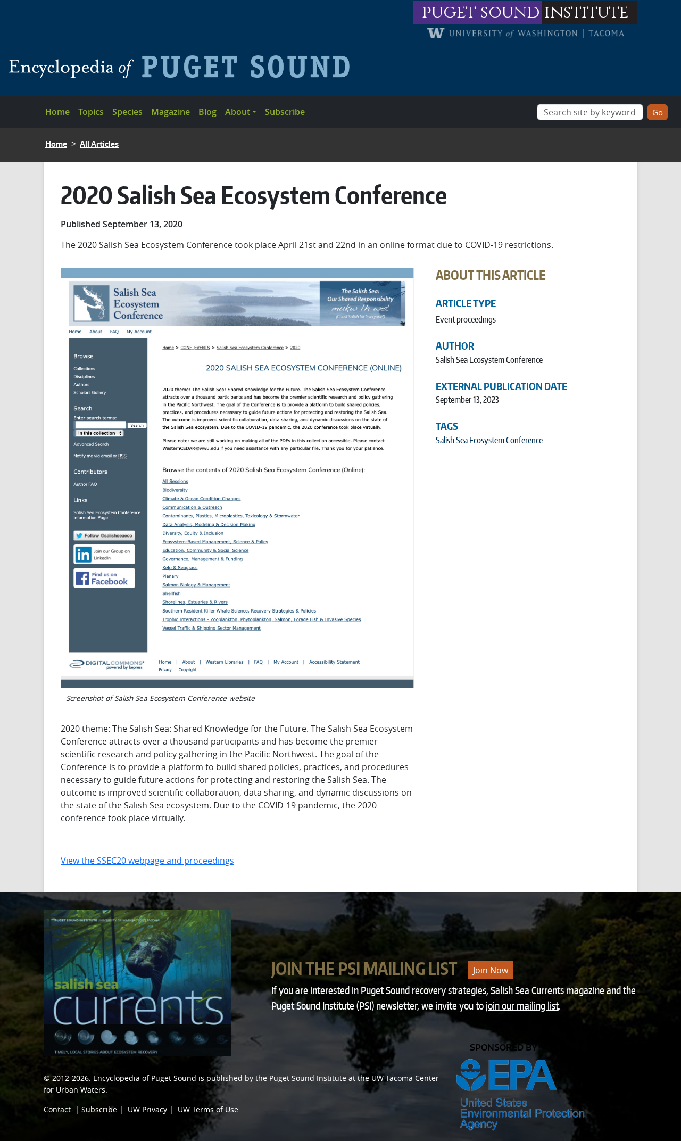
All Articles (99, 143)
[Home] (183, 66)
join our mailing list (522, 1005)
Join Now (490, 970)
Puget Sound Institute (307, 1078)
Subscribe (285, 112)
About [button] (237, 112)
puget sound (481, 12)
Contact (57, 1109)
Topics (91, 112)
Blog (207, 112)
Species (127, 112)
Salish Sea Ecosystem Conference (489, 440)
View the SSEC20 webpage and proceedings (147, 860)
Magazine (170, 112)
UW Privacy (147, 1109)
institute (586, 12)
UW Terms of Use (208, 1109)
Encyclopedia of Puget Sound (144, 1078)
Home (57, 112)
